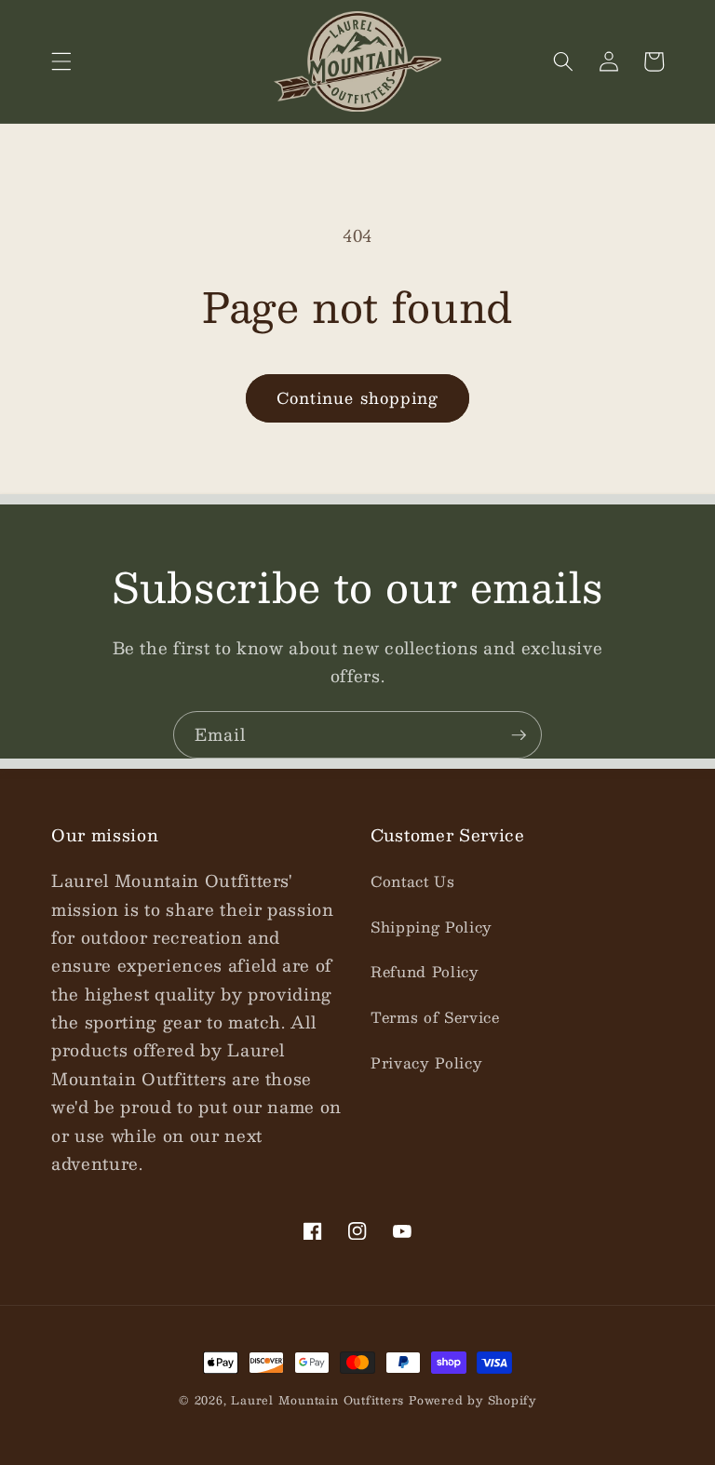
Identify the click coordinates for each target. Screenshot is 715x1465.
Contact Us (413, 881)
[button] (61, 61)
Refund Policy (425, 972)
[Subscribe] (518, 735)
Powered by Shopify (472, 1400)
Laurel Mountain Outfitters (317, 1400)
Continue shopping (358, 397)
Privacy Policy (426, 1063)
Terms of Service (435, 1017)
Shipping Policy (431, 927)
